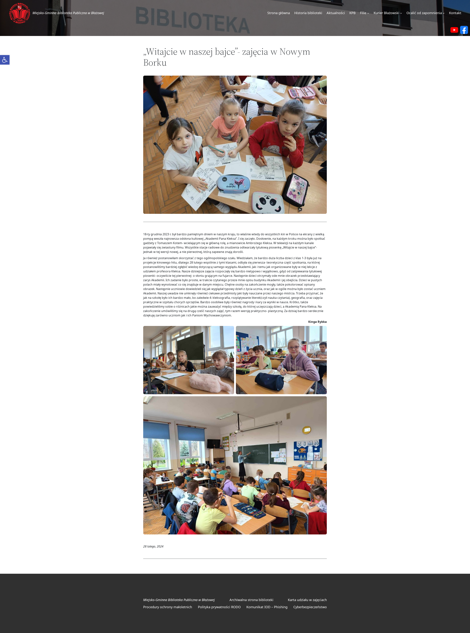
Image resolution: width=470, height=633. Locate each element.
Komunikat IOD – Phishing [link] (267, 607)
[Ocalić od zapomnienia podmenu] (444, 13)
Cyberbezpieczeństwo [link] (310, 607)
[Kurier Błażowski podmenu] (401, 13)
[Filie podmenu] (368, 13)
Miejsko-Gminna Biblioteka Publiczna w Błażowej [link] (68, 13)
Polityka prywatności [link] (214, 607)
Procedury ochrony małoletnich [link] (167, 607)
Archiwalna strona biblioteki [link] (251, 600)
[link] (5, 60)
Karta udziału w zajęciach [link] (307, 600)
